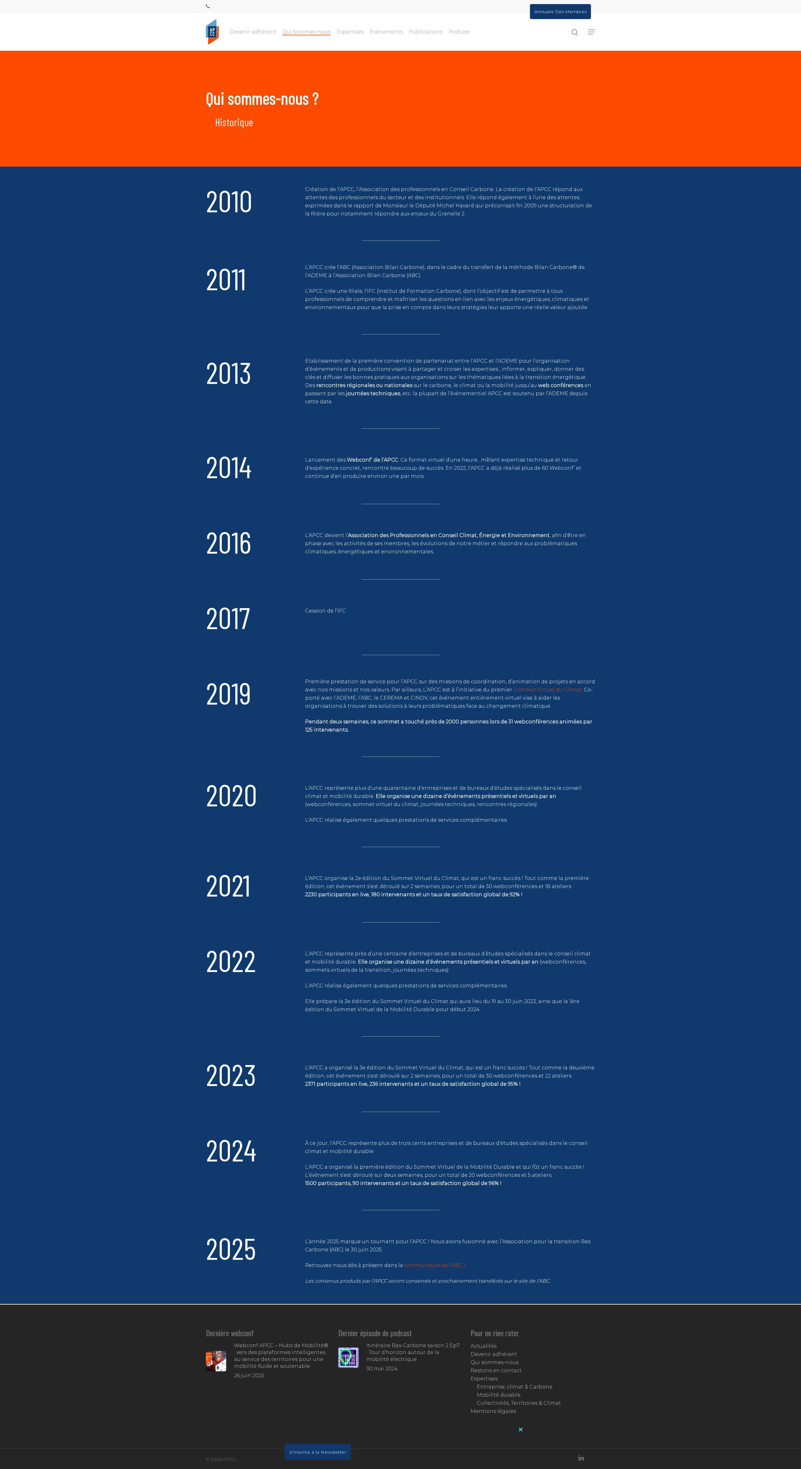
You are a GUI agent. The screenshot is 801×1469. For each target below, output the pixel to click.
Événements (386, 31)
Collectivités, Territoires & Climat (519, 1403)
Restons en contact (496, 1370)
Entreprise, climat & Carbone (515, 1387)
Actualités (484, 1346)
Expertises (350, 31)
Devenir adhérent (253, 31)
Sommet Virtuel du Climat (547, 690)
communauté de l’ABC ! (435, 1265)
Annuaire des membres (560, 11)
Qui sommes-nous (306, 31)
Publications (425, 31)
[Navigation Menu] (591, 32)
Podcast (459, 31)
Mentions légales (493, 1411)
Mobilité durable (499, 1395)
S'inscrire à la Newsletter (317, 1452)
